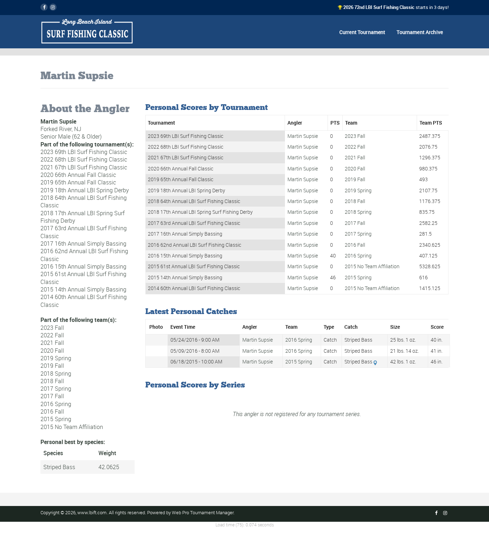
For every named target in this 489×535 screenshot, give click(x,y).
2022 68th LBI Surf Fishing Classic (83, 159)
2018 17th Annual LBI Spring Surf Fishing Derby (82, 216)
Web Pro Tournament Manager (202, 513)
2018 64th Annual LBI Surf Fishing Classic (83, 201)
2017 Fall (52, 396)
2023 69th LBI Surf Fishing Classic (83, 152)
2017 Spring (55, 388)
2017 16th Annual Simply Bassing (83, 243)
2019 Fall (52, 366)
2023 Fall (52, 327)
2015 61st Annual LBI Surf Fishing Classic (83, 277)
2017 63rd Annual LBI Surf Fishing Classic (83, 232)
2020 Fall (52, 350)
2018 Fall (52, 381)
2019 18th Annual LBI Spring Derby (84, 190)
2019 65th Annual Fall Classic (78, 182)
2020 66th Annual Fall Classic (78, 175)
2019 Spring (55, 358)
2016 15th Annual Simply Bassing (83, 266)
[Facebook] (44, 7)
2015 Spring (55, 419)
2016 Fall (52, 411)
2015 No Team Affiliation (71, 426)
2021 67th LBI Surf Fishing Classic (83, 167)
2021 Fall (52, 343)
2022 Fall (52, 335)
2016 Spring (55, 404)
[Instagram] (53, 7)
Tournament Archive (420, 32)
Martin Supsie (302, 136)
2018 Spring (55, 373)
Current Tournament (362, 32)
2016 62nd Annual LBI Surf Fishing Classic (84, 254)
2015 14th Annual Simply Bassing (83, 289)
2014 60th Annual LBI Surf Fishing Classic (83, 300)
